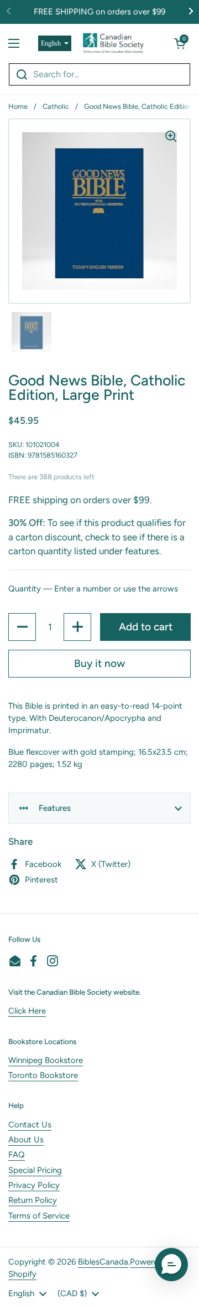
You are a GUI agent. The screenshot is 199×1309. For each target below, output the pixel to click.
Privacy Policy (34, 1185)
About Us (26, 1140)
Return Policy (32, 1200)
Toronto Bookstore (43, 1075)
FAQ (16, 1155)
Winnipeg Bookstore (45, 1060)
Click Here (27, 1011)
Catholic (56, 106)
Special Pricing (35, 1170)
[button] (180, 43)
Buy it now (99, 663)
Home (18, 106)
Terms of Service (39, 1216)
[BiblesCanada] (113, 43)
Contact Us (29, 1125)
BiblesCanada (103, 1262)
